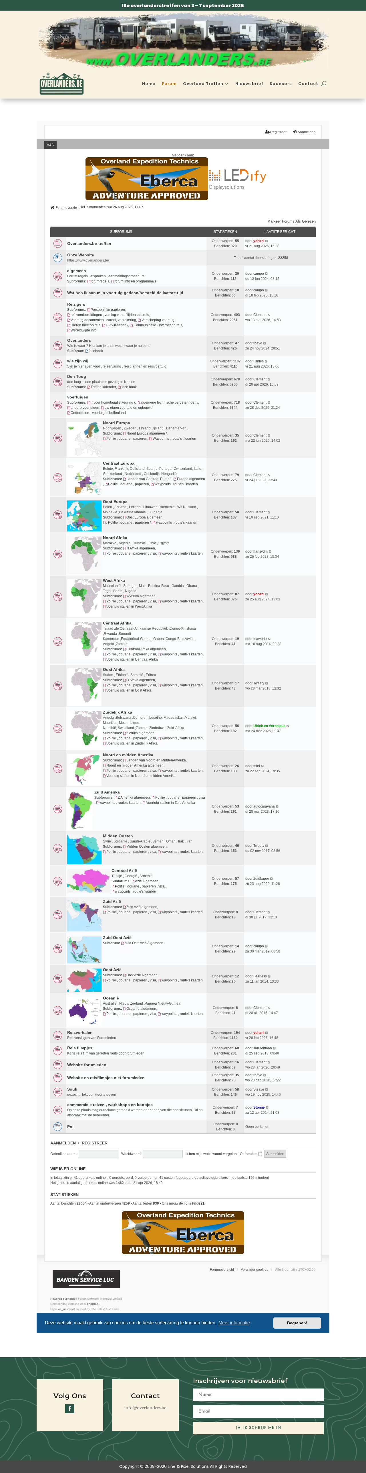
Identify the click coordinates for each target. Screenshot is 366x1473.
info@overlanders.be (145, 1408)
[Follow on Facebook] (69, 1408)
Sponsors (281, 84)
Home (149, 84)
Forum (169, 84)
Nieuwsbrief (249, 84)
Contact (308, 84)
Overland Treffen (203, 84)
